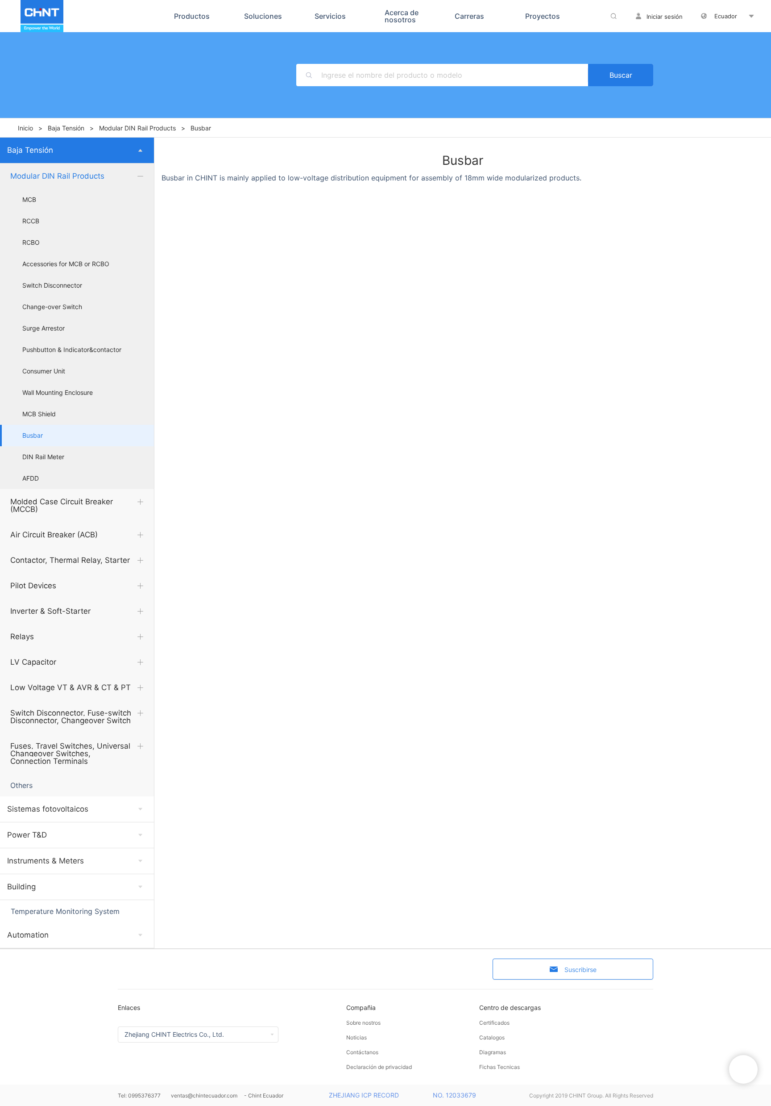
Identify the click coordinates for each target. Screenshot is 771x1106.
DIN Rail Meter (43, 457)
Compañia (361, 1007)
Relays (22, 636)
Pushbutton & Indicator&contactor (71, 350)
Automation (28, 934)
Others (21, 785)
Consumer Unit (43, 371)
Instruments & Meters (45, 860)
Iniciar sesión (665, 16)
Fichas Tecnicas (499, 1067)
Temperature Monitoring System (65, 911)
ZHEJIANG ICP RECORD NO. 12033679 (402, 1095)
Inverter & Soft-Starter (50, 611)
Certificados (494, 1022)
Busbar (32, 435)
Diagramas (492, 1052)
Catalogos (492, 1037)
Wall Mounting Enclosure (57, 393)
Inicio (25, 128)
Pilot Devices (33, 585)
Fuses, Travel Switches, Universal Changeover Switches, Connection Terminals (70, 754)
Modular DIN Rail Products (137, 128)
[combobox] (454, 75)
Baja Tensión (66, 128)
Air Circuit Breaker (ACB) (54, 534)
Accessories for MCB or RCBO (65, 264)
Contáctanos (362, 1052)
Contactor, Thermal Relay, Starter (70, 560)
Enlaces (129, 1007)
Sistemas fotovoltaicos (47, 808)
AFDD (30, 478)
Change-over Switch (52, 307)
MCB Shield (39, 414)
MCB (29, 200)
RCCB (30, 221)
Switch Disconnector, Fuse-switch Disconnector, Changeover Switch (70, 716)
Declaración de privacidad (379, 1067)
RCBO (31, 242)
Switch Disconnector (52, 285)
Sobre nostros (363, 1022)
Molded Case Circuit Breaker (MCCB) (61, 505)
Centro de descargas (510, 1007)
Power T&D (27, 834)
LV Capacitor (33, 662)
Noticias (356, 1037)
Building (21, 886)
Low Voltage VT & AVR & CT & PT (70, 687)
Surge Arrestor (43, 328)
